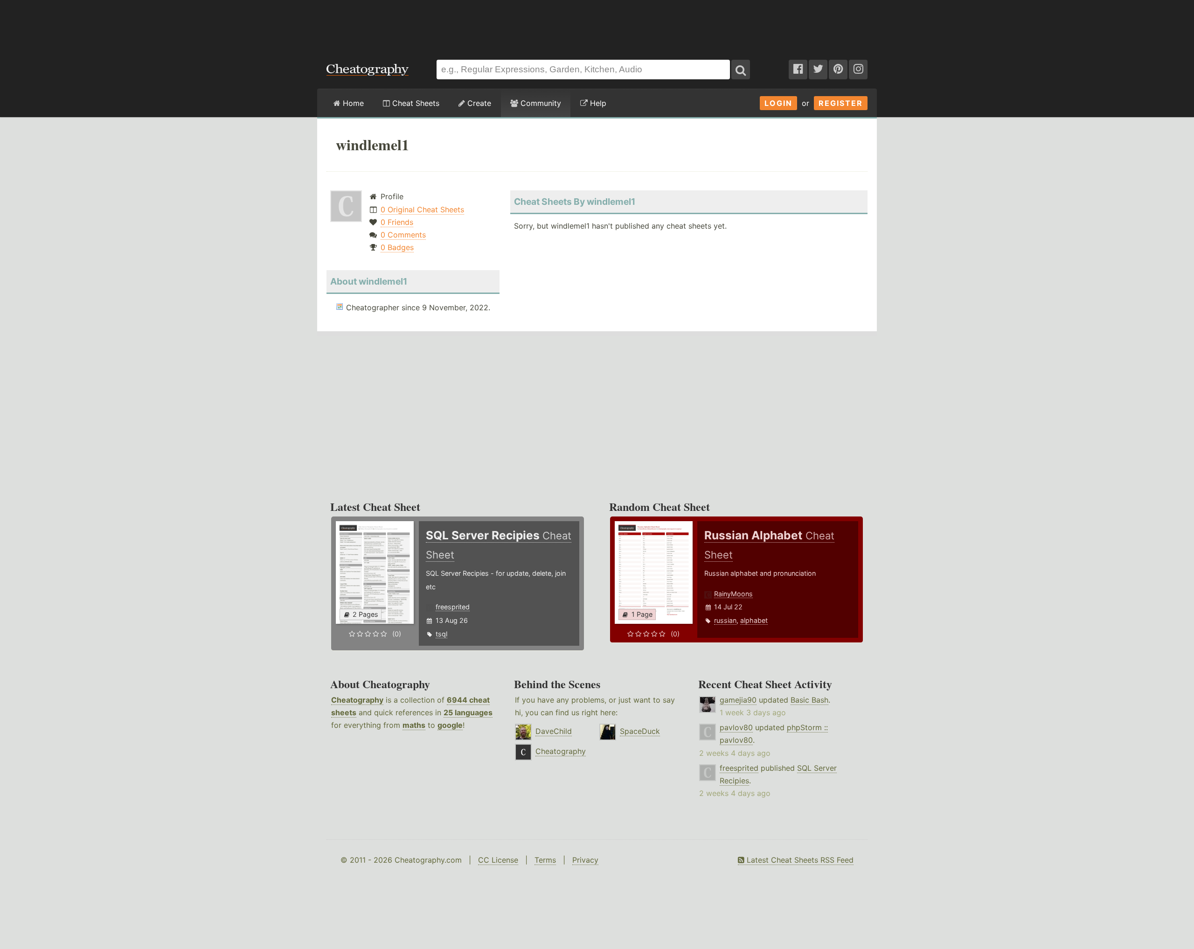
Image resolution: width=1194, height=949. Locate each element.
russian (725, 620)
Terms (545, 860)
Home (352, 103)
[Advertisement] (597, 25)
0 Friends (397, 222)
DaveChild (553, 731)
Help (597, 103)
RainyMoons (733, 594)
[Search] (740, 69)
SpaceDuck (640, 731)
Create (478, 103)
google (450, 725)
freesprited (453, 607)
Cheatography (357, 700)
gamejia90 (738, 700)
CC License (498, 860)
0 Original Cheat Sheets (422, 209)
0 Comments (403, 234)
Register (841, 103)
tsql (441, 634)
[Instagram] (858, 69)
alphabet (754, 620)
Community (539, 103)
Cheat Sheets (414, 103)
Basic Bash (809, 700)
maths (414, 725)
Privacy (585, 860)
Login (778, 103)
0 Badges (397, 247)
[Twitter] (818, 69)
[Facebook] (798, 69)
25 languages (468, 712)
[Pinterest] (838, 69)
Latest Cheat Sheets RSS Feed (799, 860)
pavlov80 (736, 727)
